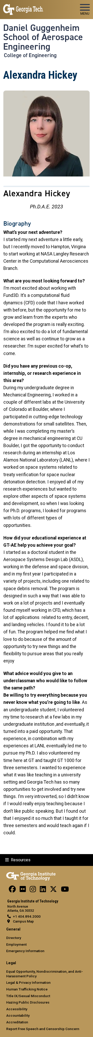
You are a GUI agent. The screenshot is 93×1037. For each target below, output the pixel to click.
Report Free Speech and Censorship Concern (42, 1029)
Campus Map (23, 921)
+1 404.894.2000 (27, 916)
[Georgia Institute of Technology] (23, 7)
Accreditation (17, 1022)
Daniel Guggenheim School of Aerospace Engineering (43, 37)
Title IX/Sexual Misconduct (28, 996)
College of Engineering (30, 55)
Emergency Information (25, 951)
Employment (16, 944)
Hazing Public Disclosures (27, 1002)
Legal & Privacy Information (28, 982)
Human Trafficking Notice (27, 989)
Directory (13, 938)
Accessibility (16, 1009)
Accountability (18, 1015)
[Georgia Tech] (31, 875)
